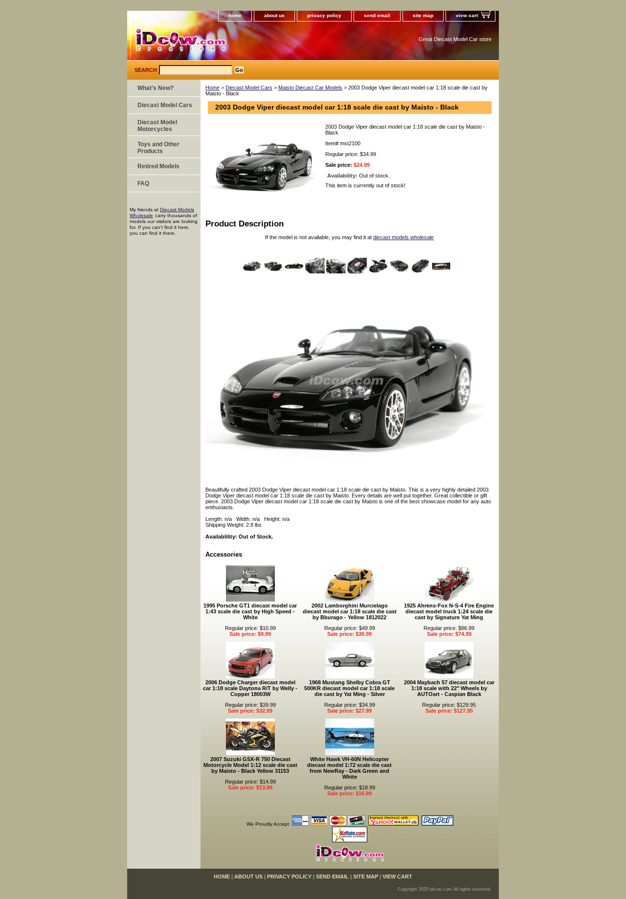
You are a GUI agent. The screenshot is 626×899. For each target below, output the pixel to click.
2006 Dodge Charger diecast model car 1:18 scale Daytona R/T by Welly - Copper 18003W (250, 688)
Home (212, 87)
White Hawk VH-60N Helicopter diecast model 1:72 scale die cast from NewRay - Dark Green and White (349, 768)
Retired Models (158, 166)
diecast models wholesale (403, 237)
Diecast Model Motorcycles (157, 126)
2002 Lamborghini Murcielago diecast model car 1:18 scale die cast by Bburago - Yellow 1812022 (350, 611)
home (235, 15)
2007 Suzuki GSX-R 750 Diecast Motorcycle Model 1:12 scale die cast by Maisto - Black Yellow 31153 (250, 765)
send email (377, 15)
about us (274, 15)
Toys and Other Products (158, 148)
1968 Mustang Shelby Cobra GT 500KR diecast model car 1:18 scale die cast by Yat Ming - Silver (349, 688)
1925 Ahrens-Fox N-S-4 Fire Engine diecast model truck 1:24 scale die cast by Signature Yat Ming (449, 611)
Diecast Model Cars (248, 87)
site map (423, 15)
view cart (467, 15)
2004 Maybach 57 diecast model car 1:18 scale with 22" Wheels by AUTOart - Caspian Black (449, 688)
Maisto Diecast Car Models (310, 87)
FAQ (143, 183)
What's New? (155, 88)
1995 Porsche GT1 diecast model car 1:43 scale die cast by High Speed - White (250, 611)
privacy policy (324, 15)
